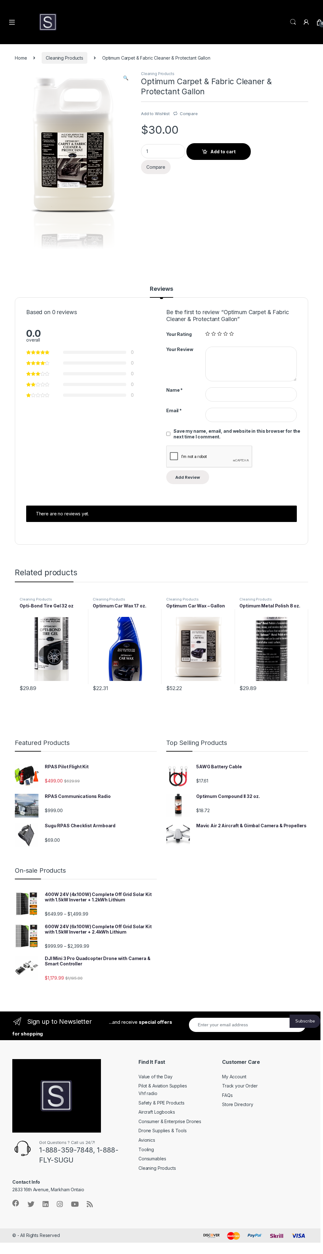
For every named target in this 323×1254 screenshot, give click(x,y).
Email (174, 410)
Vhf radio (147, 1093)
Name (174, 390)
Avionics (146, 1140)
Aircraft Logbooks (156, 1112)
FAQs (227, 1095)
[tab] (161, 291)
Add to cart (223, 151)
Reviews (161, 289)
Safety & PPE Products (161, 1102)
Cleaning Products (64, 58)
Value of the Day (155, 1076)
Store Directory (237, 1104)
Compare (189, 113)
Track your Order (240, 1085)
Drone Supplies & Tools (162, 1130)
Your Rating (178, 334)
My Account (234, 1076)
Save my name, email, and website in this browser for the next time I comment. (236, 433)
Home (21, 58)
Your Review (179, 349)
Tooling (146, 1149)
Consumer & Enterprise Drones (169, 1121)
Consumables (152, 1158)
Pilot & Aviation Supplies (162, 1085)
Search (293, 22)
